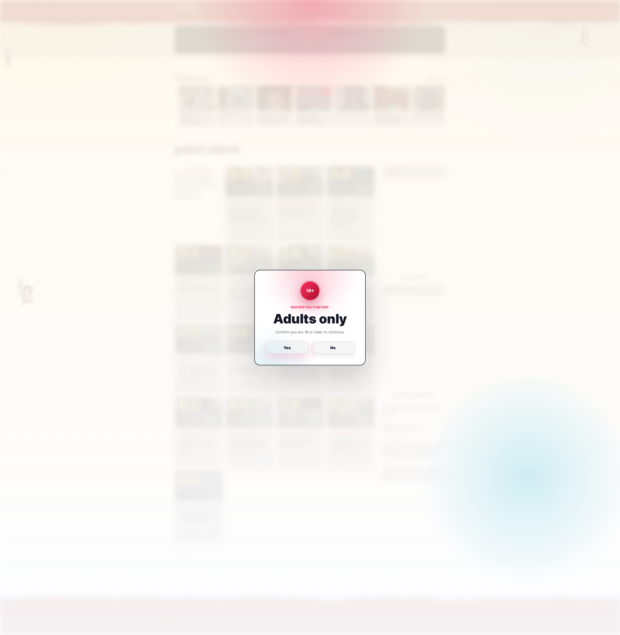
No (333, 347)
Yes (287, 347)
